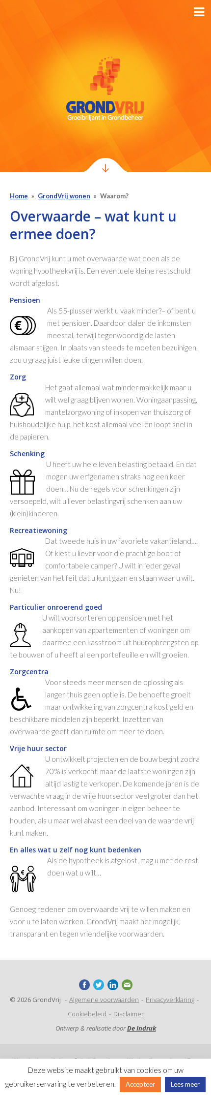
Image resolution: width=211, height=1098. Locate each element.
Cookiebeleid (87, 1013)
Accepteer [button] (140, 1084)
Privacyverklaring (170, 999)
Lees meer (185, 1084)
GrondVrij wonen (64, 196)
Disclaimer (128, 1013)
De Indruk (141, 1028)
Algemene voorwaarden (104, 999)
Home (19, 196)
